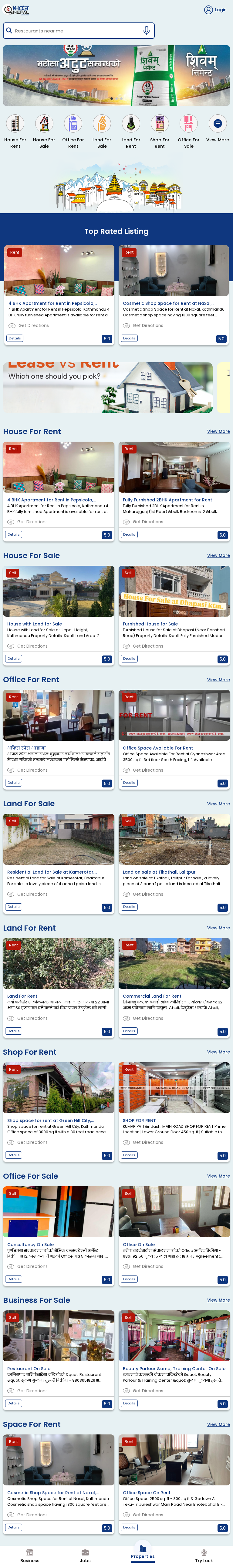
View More (218, 431)
